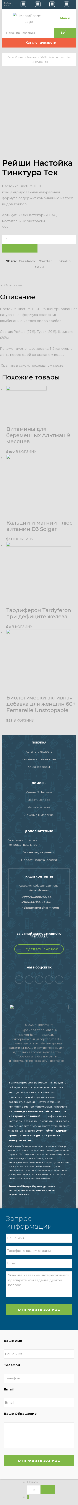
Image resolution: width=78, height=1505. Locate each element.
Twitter (45, 261)
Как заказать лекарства (39, 759)
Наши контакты (39, 807)
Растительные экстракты (23, 221)
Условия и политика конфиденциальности (24, 842)
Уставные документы (39, 852)
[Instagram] (59, 979)
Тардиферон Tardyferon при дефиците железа (38, 613)
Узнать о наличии (39, 792)
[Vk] (29, 979)
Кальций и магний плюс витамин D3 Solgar (39, 526)
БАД (53, 215)
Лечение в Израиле (39, 815)
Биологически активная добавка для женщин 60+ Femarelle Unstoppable (41, 703)
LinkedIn (63, 261)
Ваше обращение (20, 1413)
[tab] (41, 285)
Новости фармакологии (39, 860)
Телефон (12, 1365)
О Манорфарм (39, 766)
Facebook (27, 261)
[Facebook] (19, 979)
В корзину (19, 248)
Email (8, 1389)
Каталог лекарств (39, 751)
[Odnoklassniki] (39, 979)
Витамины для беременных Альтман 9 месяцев (38, 435)
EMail (39, 267)
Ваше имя (13, 1341)
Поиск (32, 1482)
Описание (13, 285)
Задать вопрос (39, 799)
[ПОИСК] (48, 1489)
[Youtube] (49, 979)
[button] (39, 949)
